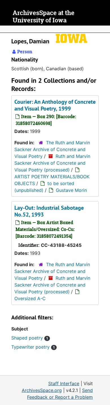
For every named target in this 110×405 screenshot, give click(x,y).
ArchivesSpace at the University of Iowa (43, 16)
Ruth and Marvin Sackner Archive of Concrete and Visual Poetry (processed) (52, 163)
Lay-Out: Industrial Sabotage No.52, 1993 (49, 211)
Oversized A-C (30, 298)
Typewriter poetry (33, 347)
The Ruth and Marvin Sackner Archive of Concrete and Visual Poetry (52, 149)
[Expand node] (104, 29)
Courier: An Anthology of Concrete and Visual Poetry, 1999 (55, 105)
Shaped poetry (29, 338)
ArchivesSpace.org (42, 390)
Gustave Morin (71, 190)
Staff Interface (63, 383)
